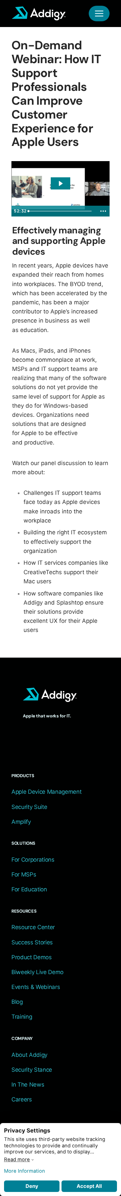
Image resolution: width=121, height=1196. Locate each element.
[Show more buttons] (103, 211)
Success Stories (32, 942)
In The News (27, 1084)
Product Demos (31, 957)
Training (21, 1016)
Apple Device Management (46, 791)
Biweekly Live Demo (37, 972)
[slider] (61, 211)
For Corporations (32, 859)
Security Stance (31, 1069)
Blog (17, 1001)
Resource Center (33, 927)
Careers (21, 1099)
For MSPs (23, 874)
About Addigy (29, 1054)
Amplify (21, 821)
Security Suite (29, 807)
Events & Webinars (35, 987)
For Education (29, 889)
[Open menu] (99, 13)
